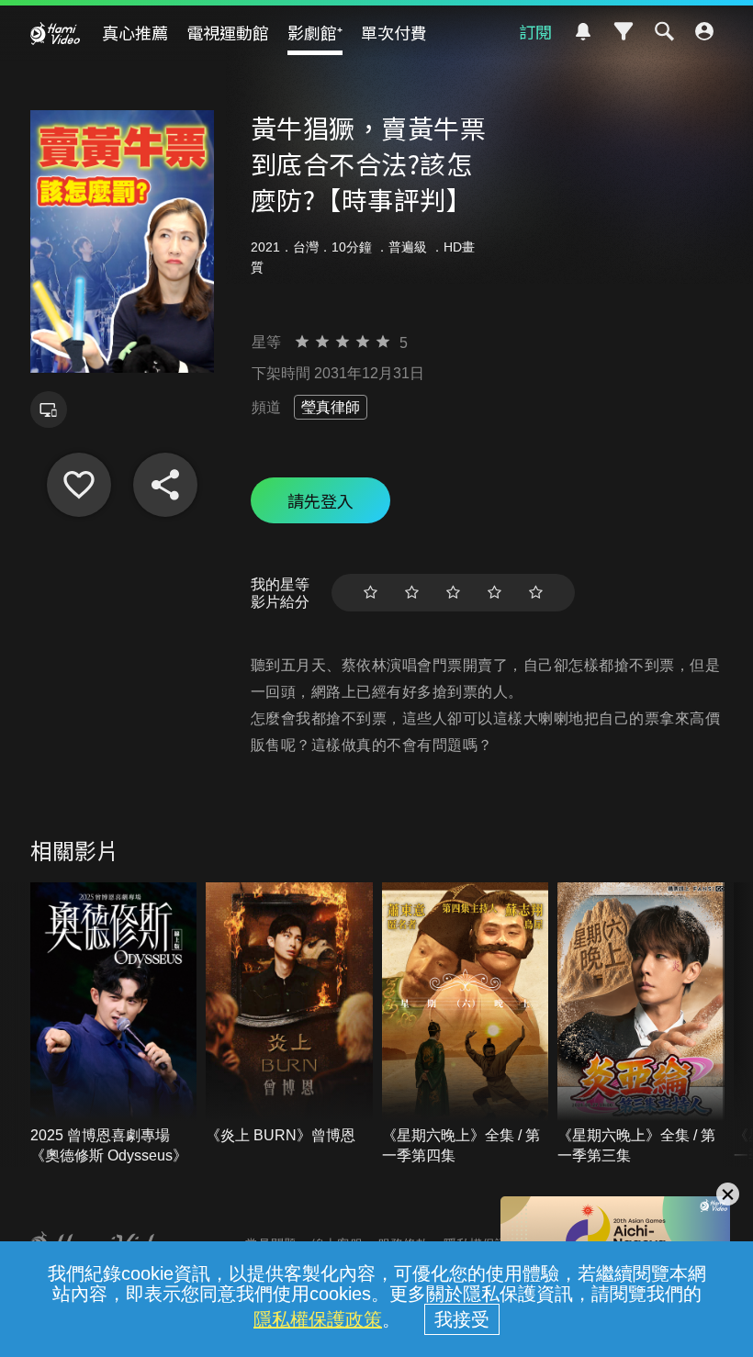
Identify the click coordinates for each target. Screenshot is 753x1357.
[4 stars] (494, 592)
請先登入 (320, 500)
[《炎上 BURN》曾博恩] (289, 1014)
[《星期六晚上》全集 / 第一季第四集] (465, 1024)
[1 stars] (370, 592)
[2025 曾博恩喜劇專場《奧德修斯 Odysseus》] (113, 1024)
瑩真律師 (330, 407)
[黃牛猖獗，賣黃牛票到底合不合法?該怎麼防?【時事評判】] (79, 485)
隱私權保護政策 (317, 1319)
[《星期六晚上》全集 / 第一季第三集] (641, 1024)
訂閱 (535, 31)
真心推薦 (135, 32)
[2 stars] (412, 592)
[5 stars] (535, 592)
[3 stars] (453, 592)
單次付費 (394, 32)
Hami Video (55, 33)
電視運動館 (227, 32)
